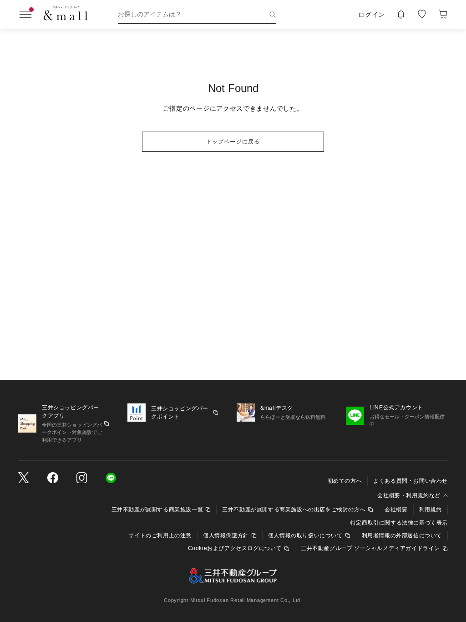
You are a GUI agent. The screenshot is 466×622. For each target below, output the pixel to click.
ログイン (371, 14)
